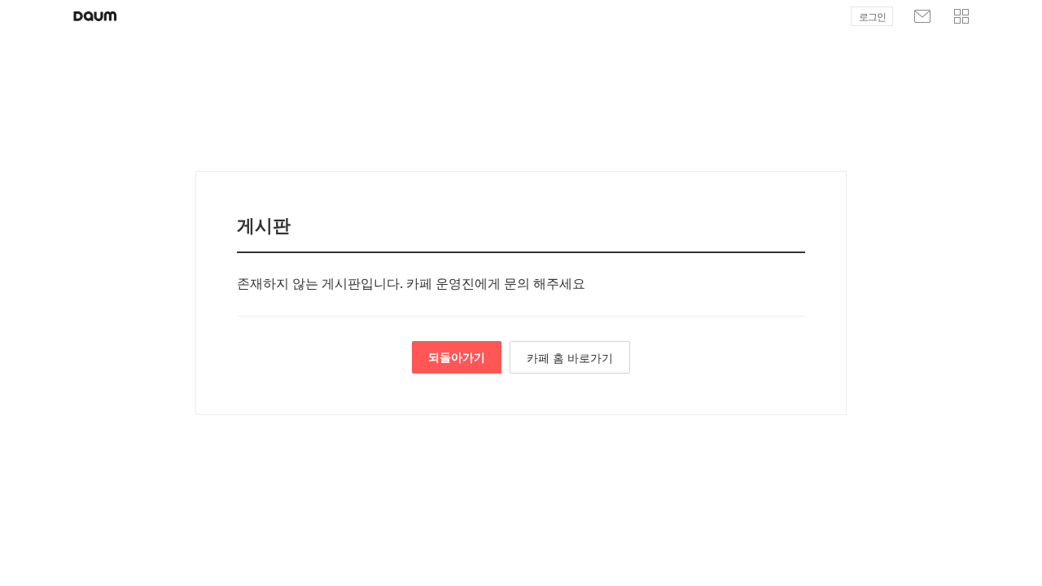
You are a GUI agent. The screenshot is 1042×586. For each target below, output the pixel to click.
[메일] (922, 16)
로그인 (872, 17)
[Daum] (95, 16)
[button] (961, 16)
